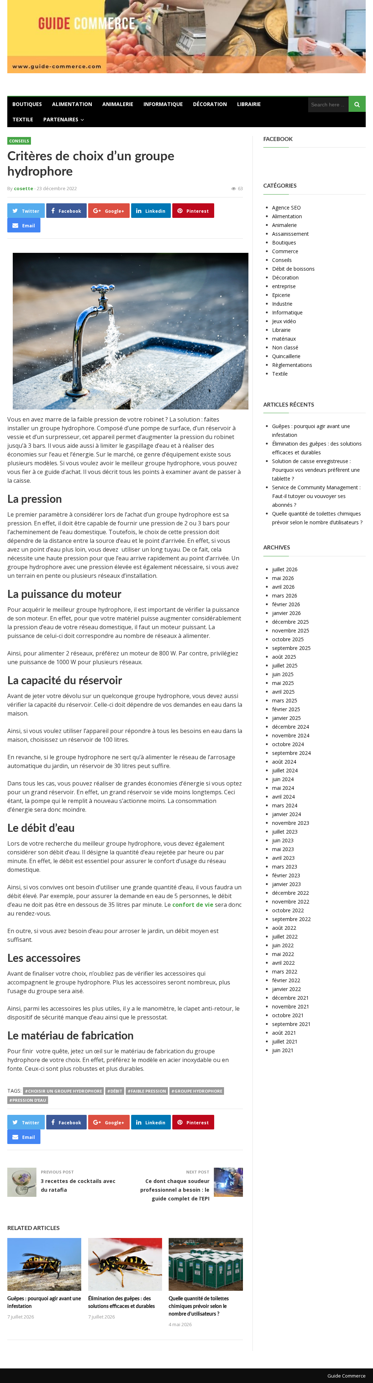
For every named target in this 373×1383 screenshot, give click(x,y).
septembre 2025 (291, 648)
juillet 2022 (285, 936)
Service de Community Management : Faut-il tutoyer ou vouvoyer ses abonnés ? (316, 496)
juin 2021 (283, 1050)
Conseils (19, 141)
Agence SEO (286, 207)
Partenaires (60, 119)
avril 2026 (283, 586)
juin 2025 (283, 674)
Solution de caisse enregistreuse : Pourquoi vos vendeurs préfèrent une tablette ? (316, 470)
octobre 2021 (288, 1015)
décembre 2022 (290, 892)
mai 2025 (283, 682)
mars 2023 (284, 866)
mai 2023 (283, 849)
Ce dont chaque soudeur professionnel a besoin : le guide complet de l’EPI (174, 1190)
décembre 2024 (290, 726)
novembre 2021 (290, 1006)
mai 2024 (283, 787)
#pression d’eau (27, 1100)
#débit (114, 1091)
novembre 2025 (290, 630)
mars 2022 (284, 971)
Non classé (285, 347)
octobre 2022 (288, 910)
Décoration (210, 104)
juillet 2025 (285, 665)
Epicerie (281, 294)
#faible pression (146, 1091)
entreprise (284, 286)
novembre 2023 (290, 822)
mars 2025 (284, 700)
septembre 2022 (291, 919)
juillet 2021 (285, 1041)
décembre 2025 (290, 621)
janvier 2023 (286, 884)
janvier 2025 (286, 717)
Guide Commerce (346, 1375)
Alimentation (72, 104)
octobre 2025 (288, 639)
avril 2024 (283, 796)
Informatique (163, 104)
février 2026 (286, 604)
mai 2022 (283, 954)
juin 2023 (283, 840)
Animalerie (117, 104)
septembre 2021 (291, 1023)
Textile (22, 119)
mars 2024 (284, 805)
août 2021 (284, 1032)
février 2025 (286, 709)
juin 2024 (283, 779)
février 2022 (286, 980)
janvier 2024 (286, 814)
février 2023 (286, 875)
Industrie (282, 303)
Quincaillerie (286, 356)
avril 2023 (283, 857)
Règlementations (292, 364)
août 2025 (284, 656)
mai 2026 (283, 578)
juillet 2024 (285, 770)
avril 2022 (283, 962)
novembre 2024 (290, 735)
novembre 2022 (290, 901)
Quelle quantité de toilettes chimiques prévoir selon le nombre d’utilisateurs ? (199, 1306)
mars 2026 (284, 595)
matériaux (284, 338)
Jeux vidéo (284, 321)
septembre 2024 (291, 752)
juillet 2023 (285, 831)
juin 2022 (283, 945)
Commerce (285, 251)
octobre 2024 (288, 744)
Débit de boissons (293, 268)
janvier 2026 (286, 613)
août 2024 (284, 761)
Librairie (249, 104)
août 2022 (284, 927)
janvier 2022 (286, 989)
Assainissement (290, 233)
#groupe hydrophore (196, 1091)
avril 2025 (283, 691)
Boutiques (27, 104)
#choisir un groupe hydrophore (63, 1091)
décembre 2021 (290, 997)
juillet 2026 (285, 569)
